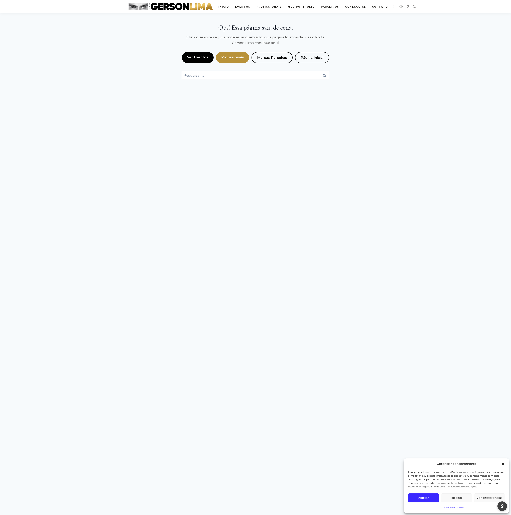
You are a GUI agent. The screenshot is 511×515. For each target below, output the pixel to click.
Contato (380, 6)
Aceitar (423, 498)
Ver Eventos (197, 57)
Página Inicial (312, 58)
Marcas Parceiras (272, 58)
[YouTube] (401, 6)
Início (223, 6)
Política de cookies (454, 507)
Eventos (243, 6)
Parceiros (330, 6)
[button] (503, 464)
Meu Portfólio (301, 6)
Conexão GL (355, 6)
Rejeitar (456, 498)
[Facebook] (407, 6)
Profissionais (232, 57)
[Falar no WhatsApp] (502, 506)
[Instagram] (394, 6)
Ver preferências (489, 498)
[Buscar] (414, 6)
